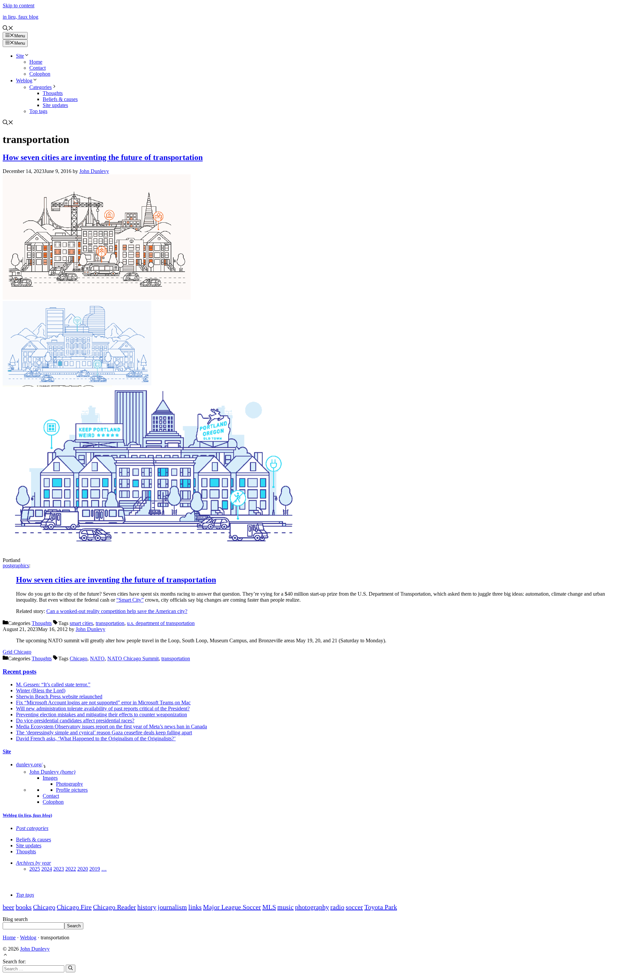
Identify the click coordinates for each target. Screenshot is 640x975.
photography (312, 907)
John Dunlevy (52, 772)
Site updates (55, 105)
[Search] (70, 968)
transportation (110, 623)
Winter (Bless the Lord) (40, 690)
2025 (34, 869)
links (195, 907)
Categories (40, 87)
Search (74, 925)
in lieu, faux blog (20, 17)
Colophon (39, 74)
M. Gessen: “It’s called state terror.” (53, 684)
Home (35, 62)
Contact (37, 68)
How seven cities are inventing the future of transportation (103, 157)
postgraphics (16, 565)
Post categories (32, 828)
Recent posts (19, 671)
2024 (46, 869)
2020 (82, 869)
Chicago (78, 658)
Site (20, 56)
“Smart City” (130, 600)
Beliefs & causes (60, 99)
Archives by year (33, 863)
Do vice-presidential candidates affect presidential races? (75, 720)
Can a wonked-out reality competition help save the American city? (116, 611)
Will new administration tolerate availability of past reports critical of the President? (103, 708)
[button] (8, 29)
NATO (97, 658)
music (285, 907)
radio (337, 907)
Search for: (14, 961)
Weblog (24, 80)
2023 (58, 869)
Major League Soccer (232, 907)
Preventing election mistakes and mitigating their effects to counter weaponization (101, 714)
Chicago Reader (114, 907)
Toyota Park (380, 907)
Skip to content (18, 5)
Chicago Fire (74, 907)
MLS (269, 907)
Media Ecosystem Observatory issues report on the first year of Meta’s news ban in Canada (111, 726)
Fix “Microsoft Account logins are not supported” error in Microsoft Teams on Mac (103, 702)
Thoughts (53, 93)
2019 (94, 869)
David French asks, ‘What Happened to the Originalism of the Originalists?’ (96, 738)
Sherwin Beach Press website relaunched (59, 696)
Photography (69, 784)
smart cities (81, 623)
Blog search (15, 919)
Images (50, 778)
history (146, 907)
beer (8, 907)
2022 (70, 869)
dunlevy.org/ (29, 764)
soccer (354, 907)
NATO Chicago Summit (133, 658)
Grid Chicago (17, 652)
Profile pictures (72, 790)
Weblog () (27, 815)
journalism (172, 907)
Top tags (38, 111)
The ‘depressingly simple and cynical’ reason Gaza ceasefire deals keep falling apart (104, 732)
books (24, 907)
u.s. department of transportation (161, 623)
